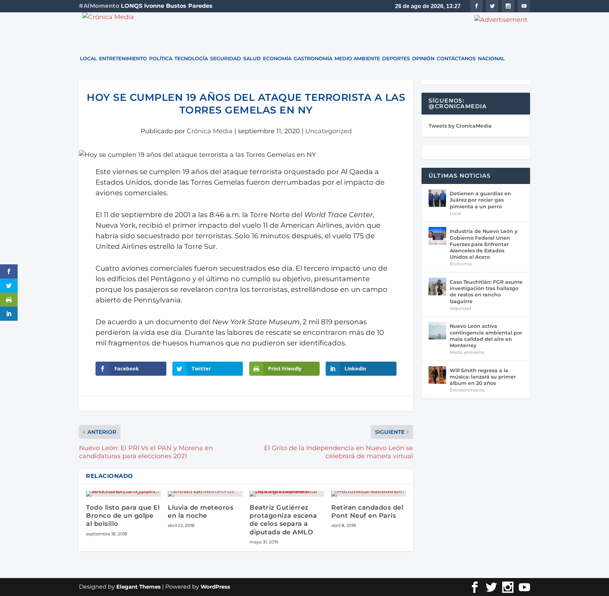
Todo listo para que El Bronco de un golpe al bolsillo (123, 516)
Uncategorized (328, 131)
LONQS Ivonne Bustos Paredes (167, 5)
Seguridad (225, 59)
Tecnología (191, 59)
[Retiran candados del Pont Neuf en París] (368, 494)
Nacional (491, 59)
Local (88, 59)
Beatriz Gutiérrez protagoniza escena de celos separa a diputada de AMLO (283, 520)
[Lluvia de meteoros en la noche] (205, 494)
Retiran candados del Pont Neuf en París (367, 512)
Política (160, 59)
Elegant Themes (138, 586)
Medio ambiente (357, 59)
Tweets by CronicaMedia (460, 126)
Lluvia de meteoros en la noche (200, 512)
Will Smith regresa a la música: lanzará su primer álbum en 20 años (483, 376)
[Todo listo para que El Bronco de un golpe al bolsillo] (123, 494)
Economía (277, 59)
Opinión (423, 59)
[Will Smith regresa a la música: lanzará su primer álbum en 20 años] (437, 375)
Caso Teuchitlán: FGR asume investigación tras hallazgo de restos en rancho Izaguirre (486, 292)
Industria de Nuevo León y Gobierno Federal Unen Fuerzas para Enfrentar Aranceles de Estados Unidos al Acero (483, 244)
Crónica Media (210, 131)
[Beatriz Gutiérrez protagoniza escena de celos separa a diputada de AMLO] (287, 494)
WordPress (215, 586)
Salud (252, 59)
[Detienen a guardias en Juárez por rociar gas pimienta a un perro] (437, 198)
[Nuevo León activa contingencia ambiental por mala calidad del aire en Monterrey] (437, 330)
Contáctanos (456, 59)
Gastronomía (313, 59)
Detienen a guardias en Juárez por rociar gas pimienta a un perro (480, 199)
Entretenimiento (123, 59)
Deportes (396, 59)
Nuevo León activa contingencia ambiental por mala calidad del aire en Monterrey (486, 336)
